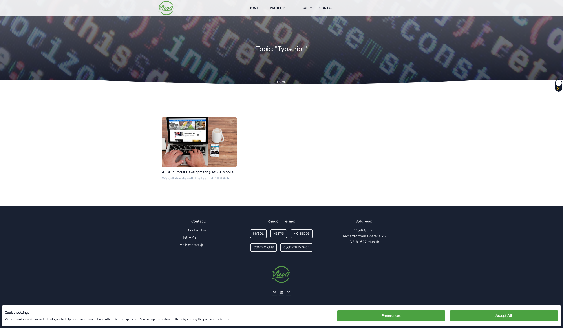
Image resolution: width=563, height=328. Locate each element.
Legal (303, 8)
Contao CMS (264, 247)
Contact (327, 8)
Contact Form (198, 230)
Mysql (258, 233)
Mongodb (302, 233)
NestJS (278, 233)
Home (254, 8)
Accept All (503, 315)
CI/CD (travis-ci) (296, 247)
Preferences (391, 315)
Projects (278, 8)
